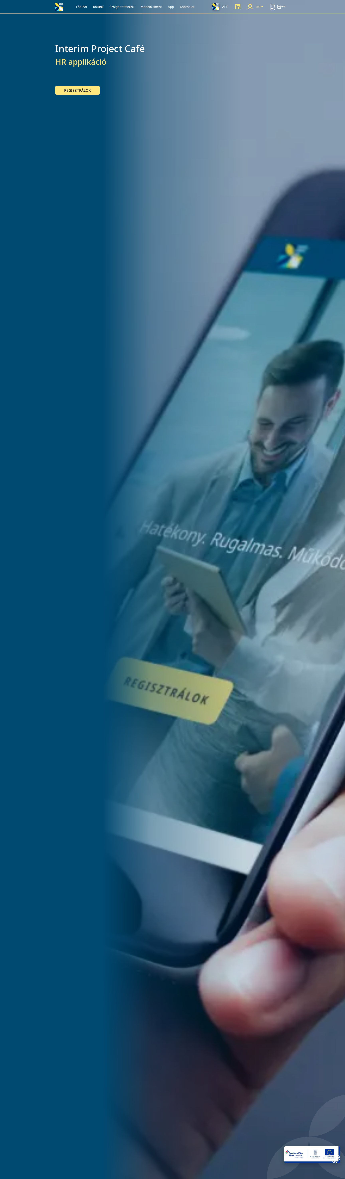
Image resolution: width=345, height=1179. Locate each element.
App (171, 7)
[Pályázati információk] (312, 1154)
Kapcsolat (187, 7)
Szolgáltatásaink (122, 7)
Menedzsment (151, 7)
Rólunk (98, 7)
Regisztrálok (77, 90)
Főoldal (81, 7)
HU (258, 7)
